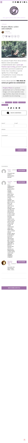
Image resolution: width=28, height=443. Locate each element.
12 (3, 38)
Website (3, 129)
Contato (24, 2)
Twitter (20, 2)
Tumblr (22, 2)
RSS (26, 2)
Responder (21, 170)
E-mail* (16, 123)
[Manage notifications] (24, 440)
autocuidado (8, 102)
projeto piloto (22, 102)
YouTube (18, 2)
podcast (15, 102)
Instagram (13, 2)
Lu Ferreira (8, 33)
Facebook (8, 108)
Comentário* (4, 135)
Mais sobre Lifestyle (14, 287)
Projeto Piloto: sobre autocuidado (10, 28)
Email (19, 108)
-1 (18, 38)
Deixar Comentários (16, 112)
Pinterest (15, 2)
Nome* (3, 123)
